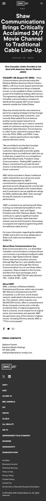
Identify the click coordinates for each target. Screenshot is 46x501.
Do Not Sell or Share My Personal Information (20, 487)
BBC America (8, 402)
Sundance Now (10, 453)
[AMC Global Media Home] (23, 3)
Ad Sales (5, 460)
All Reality (8, 424)
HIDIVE (5, 413)
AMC (23, 9)
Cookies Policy (8, 479)
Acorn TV (7, 396)
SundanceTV (8, 447)
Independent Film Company (16, 436)
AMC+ (5, 385)
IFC (3, 407)
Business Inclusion (10, 464)
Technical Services (10, 468)
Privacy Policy (8, 476)
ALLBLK (5, 419)
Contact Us (6, 483)
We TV (5, 430)
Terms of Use (7, 472)
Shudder (6, 441)
